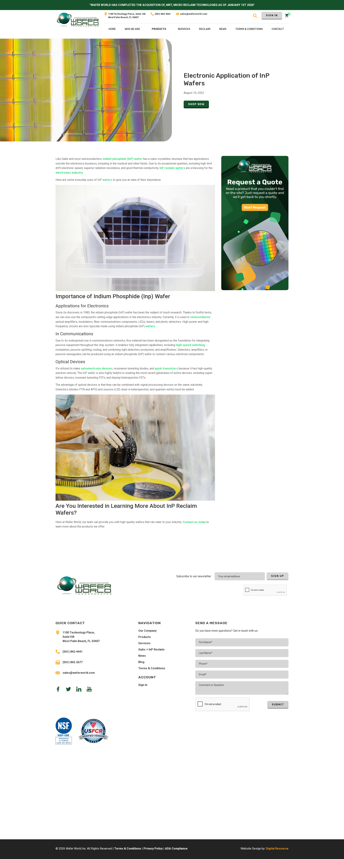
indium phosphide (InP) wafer (122, 159)
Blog (141, 662)
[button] (159, 30)
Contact (278, 29)
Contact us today (194, 522)
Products (159, 29)
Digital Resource (277, 848)
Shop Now (196, 104)
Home (112, 29)
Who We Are (132, 29)
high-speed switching (190, 345)
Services (144, 643)
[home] (78, 24)
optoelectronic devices (97, 368)
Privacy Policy (153, 848)
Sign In (272, 15)
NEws (222, 29)
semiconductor (200, 317)
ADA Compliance (176, 848)
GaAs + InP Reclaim (151, 649)
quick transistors (166, 368)
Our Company (147, 630)
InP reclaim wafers (172, 168)
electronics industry (69, 172)
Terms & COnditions (249, 29)
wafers (107, 180)
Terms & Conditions (151, 668)
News (142, 655)
